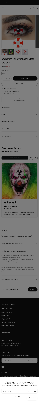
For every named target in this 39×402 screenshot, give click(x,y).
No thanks (19, 397)
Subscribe (32, 391)
